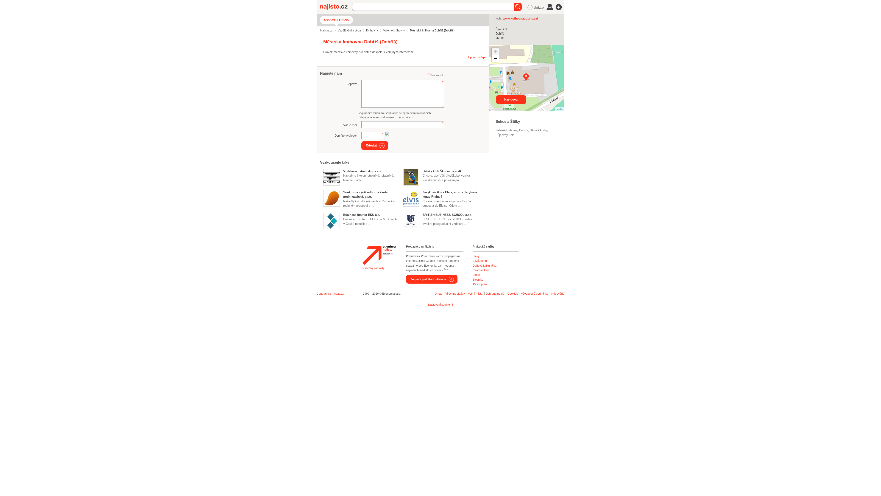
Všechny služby (455, 293)
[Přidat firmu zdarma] (560, 7)
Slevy (476, 256)
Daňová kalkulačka (484, 265)
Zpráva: (353, 84)
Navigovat (511, 99)
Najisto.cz (336, 6)
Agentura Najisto (379, 255)
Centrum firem (481, 270)
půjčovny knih (505, 135)
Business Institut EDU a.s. (361, 215)
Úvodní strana (336, 20)
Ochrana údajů (495, 293)
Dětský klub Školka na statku (443, 171)
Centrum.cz (324, 293)
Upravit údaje (476, 57)
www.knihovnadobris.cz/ (520, 18)
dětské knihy (538, 130)
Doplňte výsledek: (346, 135)
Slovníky (478, 279)
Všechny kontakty (373, 268)
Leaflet (559, 109)
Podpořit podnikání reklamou (428, 279)
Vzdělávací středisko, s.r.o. (362, 171)
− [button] (495, 58)
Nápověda (557, 293)
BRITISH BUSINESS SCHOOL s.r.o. (447, 215)
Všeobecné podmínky (534, 293)
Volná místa (475, 293)
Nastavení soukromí (440, 304)
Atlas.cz (339, 293)
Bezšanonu (480, 260)
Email (476, 274)
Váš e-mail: (350, 125)
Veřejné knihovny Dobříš (512, 130)
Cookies (512, 293)
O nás (438, 293)
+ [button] (495, 51)
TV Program (480, 284)
